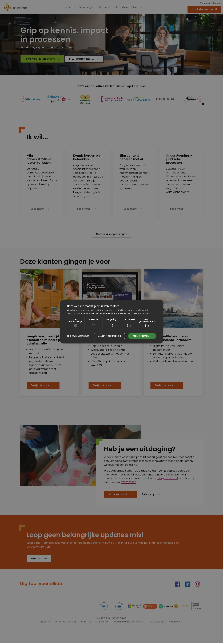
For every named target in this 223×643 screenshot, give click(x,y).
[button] (78, 336)
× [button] (159, 303)
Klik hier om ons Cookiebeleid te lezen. (133, 313)
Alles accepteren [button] (142, 336)
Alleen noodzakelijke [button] (109, 336)
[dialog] (111, 321)
